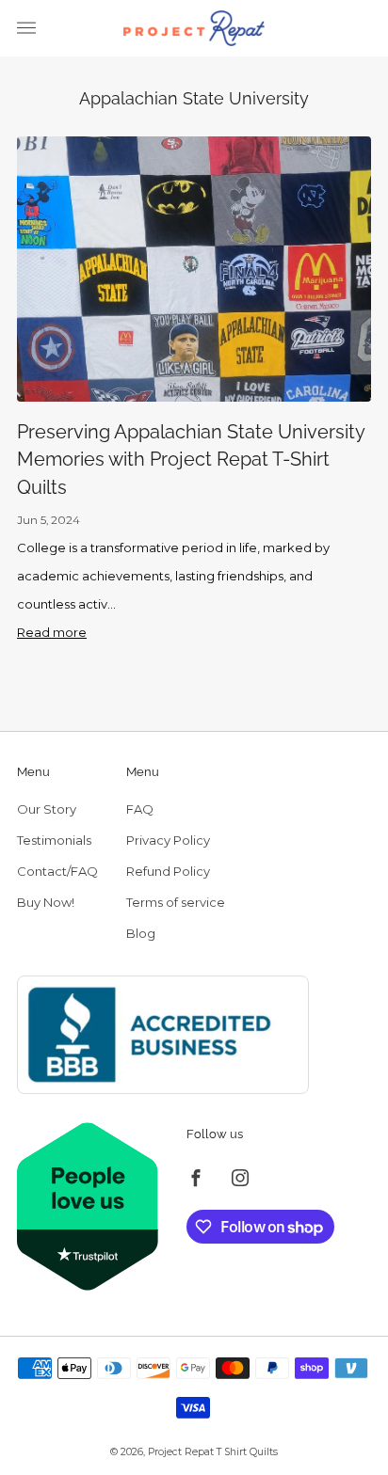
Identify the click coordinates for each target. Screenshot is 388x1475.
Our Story (46, 809)
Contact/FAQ (57, 871)
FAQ (140, 809)
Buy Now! (45, 902)
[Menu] (26, 28)
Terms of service (175, 902)
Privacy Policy (168, 840)
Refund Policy (168, 871)
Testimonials (54, 840)
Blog (140, 933)
